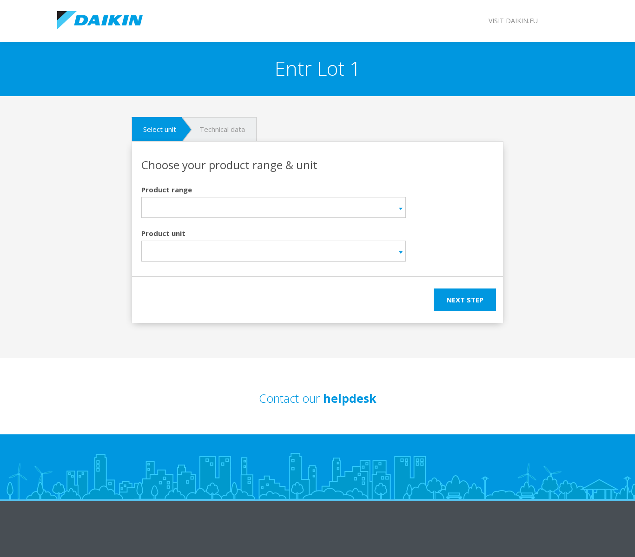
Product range (166, 189)
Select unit (159, 129)
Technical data (222, 129)
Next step (464, 299)
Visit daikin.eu (513, 20)
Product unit (163, 233)
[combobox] (273, 207)
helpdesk (350, 398)
